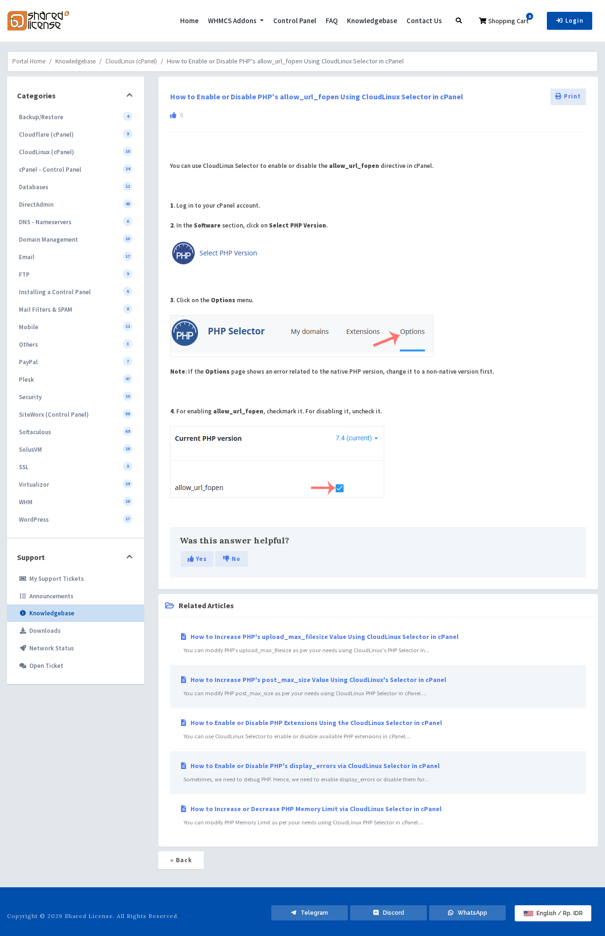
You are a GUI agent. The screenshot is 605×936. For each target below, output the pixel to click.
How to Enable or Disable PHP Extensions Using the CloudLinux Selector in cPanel (311, 729)
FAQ (331, 20)
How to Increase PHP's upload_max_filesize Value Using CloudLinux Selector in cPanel (319, 643)
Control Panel (294, 20)
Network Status (50, 648)
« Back (181, 860)
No (235, 559)
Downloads (43, 631)
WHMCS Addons (233, 20)
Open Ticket (44, 666)
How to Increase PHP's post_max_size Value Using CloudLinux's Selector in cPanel (313, 686)
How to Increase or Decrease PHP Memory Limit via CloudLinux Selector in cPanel (311, 815)
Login (573, 21)
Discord (391, 913)
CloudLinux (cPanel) (131, 61)
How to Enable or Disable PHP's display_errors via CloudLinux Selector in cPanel (310, 772)
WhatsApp (470, 913)
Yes (200, 559)
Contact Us (424, 20)
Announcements (49, 596)
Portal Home (28, 61)
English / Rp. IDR (559, 913)
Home (189, 20)
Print (571, 96)
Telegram (312, 913)
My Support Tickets (55, 579)
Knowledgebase (372, 20)
